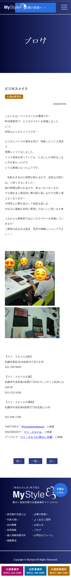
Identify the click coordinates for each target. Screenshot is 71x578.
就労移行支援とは (16, 514)
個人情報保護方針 (16, 535)
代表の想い (13, 519)
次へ (52, 461)
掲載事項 (11, 540)
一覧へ (35, 461)
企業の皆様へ (41, 514)
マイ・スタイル (33, 431)
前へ (18, 461)
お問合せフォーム (43, 535)
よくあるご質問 (42, 519)
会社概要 (11, 524)
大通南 (14, 96)
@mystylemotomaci (32, 426)
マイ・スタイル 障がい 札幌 (36, 437)
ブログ (37, 530)
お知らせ (39, 524)
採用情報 (11, 530)
